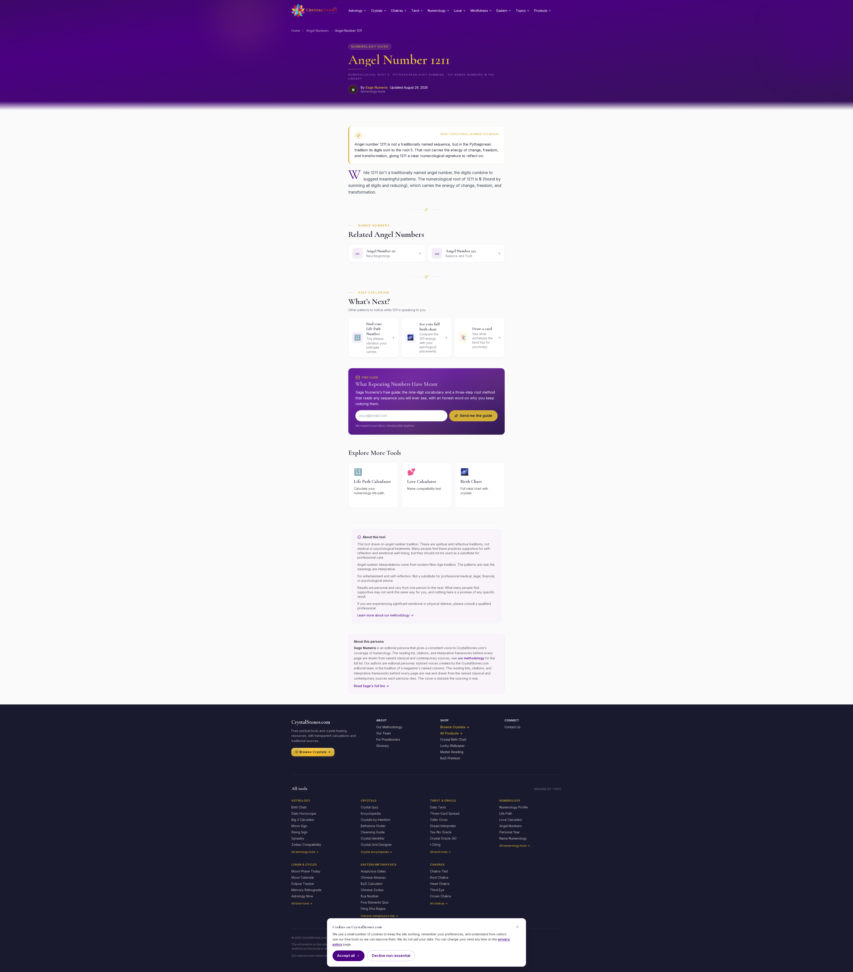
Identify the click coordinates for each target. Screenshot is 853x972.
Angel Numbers (317, 30)
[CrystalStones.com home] (314, 11)
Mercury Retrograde (306, 890)
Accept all (346, 955)
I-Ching (435, 844)
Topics (521, 10)
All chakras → (439, 903)
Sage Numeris (376, 87)
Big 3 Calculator (302, 820)
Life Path (505, 813)
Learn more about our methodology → (385, 615)
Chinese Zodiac (372, 890)
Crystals (377, 10)
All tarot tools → (440, 852)
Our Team (383, 733)
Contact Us (512, 727)
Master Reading (451, 752)
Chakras (397, 10)
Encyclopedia (371, 813)
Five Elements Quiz (375, 902)
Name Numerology (513, 838)
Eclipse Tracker (302, 884)
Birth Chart (299, 807)
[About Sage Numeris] (353, 89)
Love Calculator (510, 820)
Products (540, 10)
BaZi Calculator (372, 884)
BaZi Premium (450, 758)
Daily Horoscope (303, 813)
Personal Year (509, 832)
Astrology (356, 10)
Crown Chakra (440, 896)
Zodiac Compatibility (306, 844)
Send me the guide (476, 415)
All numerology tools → (514, 845)
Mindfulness (479, 10)
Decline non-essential (391, 955)
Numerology (437, 10)
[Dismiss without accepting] (517, 927)
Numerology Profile (513, 807)
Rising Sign (299, 832)
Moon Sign (299, 826)
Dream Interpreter (443, 826)
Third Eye (437, 890)
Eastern (501, 10)
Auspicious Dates (373, 871)
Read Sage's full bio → (371, 686)
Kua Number (370, 896)
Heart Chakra (439, 884)
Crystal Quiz (369, 807)
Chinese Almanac (373, 877)
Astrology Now (302, 896)
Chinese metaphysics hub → (379, 916)
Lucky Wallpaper (452, 746)
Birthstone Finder (373, 826)
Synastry (297, 838)
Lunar (458, 10)
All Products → (451, 733)
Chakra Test (439, 871)
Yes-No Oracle (441, 832)
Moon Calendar (302, 877)
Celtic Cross (439, 820)
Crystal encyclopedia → (376, 852)
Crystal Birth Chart (453, 739)
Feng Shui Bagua (373, 908)
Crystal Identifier (373, 838)
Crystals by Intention (375, 820)
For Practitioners (388, 739)
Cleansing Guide (373, 832)
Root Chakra (439, 877)
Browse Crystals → (454, 727)
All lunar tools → (301, 903)
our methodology (471, 658)
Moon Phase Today (305, 871)
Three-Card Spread (444, 813)
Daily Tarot (438, 807)
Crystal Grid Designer (376, 844)
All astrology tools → (305, 852)
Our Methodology (389, 727)
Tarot (415, 10)
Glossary (382, 746)
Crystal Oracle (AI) (443, 838)
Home (295, 30)
